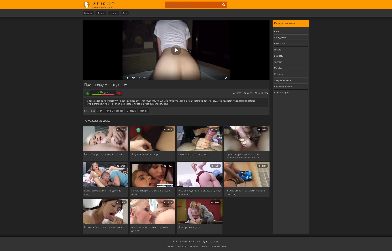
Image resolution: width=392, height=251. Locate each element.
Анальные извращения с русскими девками (150, 229)
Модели (101, 13)
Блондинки (280, 37)
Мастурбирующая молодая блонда (103, 154)
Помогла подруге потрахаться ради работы (150, 192)
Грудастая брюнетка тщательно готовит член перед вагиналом (243, 156)
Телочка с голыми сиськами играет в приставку (245, 192)
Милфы (278, 68)
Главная (88, 13)
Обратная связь (218, 246)
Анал (100, 110)
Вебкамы (278, 55)
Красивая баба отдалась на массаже (103, 227)
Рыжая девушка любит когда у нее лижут (102, 192)
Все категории (281, 92)
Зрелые (278, 61)
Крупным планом (114, 110)
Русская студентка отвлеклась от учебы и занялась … (199, 192)
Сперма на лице (282, 80)
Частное (113, 13)
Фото (124, 13)
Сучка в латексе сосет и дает (193, 154)
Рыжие (277, 49)
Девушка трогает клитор (144, 154)
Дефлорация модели (189, 227)
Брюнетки (279, 43)
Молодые (131, 110)
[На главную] (101, 4)
